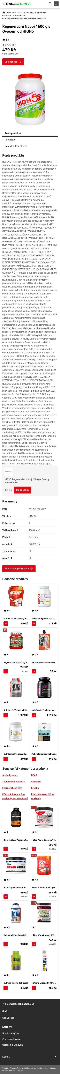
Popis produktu (13, 133)
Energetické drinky (12, 788)
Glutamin (36, 781)
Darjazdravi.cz (11, 12)
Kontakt (6, 1056)
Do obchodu (22, 490)
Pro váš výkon (39, 12)
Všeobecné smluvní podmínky (14, 1068)
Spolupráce (8, 1017)
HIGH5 (32, 516)
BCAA (34, 775)
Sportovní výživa (25, 12)
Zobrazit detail (5, 623)
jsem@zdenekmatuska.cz (20, 1004)
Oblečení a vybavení (12, 1045)
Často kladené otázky (16, 146)
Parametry (10, 139)
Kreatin (35, 788)
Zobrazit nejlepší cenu (17, 568)
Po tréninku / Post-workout (13, 15)
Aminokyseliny (10, 775)
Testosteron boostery (13, 781)
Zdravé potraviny (11, 1039)
